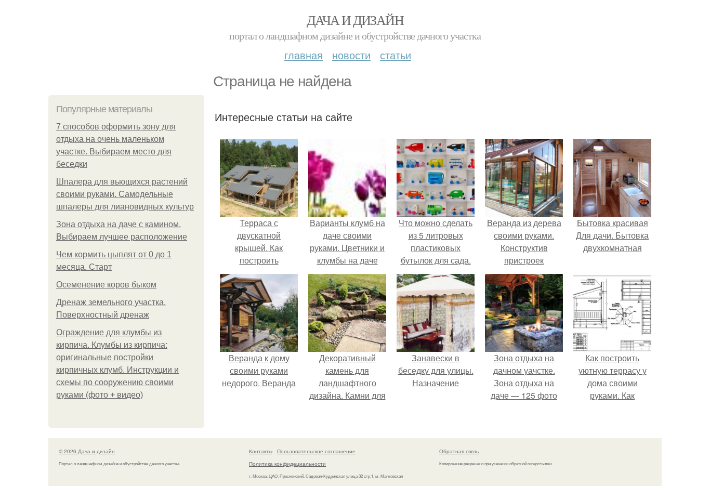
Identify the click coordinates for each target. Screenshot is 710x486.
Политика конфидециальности (287, 463)
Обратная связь (459, 451)
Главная (303, 54)
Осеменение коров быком (106, 284)
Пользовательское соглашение (316, 451)
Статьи (395, 54)
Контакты (260, 451)
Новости (351, 54)
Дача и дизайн (355, 20)
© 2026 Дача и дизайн (87, 451)
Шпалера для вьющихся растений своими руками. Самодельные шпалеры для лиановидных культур (125, 194)
